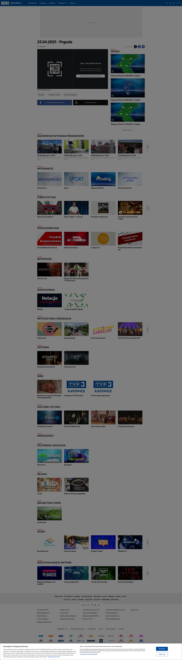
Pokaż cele (162, 654)
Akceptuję (162, 648)
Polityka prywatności (54, 657)
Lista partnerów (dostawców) (88, 654)
